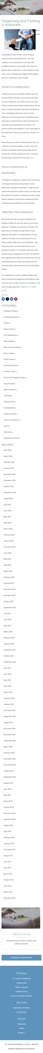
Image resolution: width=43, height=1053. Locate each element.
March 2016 (8, 892)
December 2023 (10, 589)
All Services (21, 1012)
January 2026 (9, 468)
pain (32, 158)
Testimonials (21, 983)
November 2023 (10, 595)
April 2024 (7, 565)
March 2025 (8, 529)
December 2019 (10, 759)
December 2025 (10, 474)
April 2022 (7, 686)
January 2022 (9, 704)
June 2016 (7, 886)
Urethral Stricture (10, 414)
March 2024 (8, 571)
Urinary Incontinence (11, 420)
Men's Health (8, 353)
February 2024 (9, 577)
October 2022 (9, 656)
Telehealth (7, 396)
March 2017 (8, 874)
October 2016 (9, 880)
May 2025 (7, 517)
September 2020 (10, 741)
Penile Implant (9, 359)
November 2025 (10, 480)
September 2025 (10, 492)
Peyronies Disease (11, 365)
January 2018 (9, 843)
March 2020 (8, 747)
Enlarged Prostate (10, 311)
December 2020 (10, 729)
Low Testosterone (10, 335)
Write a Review (21, 987)
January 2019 (9, 807)
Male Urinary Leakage (12, 347)
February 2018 (9, 837)
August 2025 (8, 498)
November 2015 (10, 898)
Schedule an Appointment (21, 958)
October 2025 (9, 486)
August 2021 (8, 722)
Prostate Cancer (10, 371)
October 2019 (9, 771)
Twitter (21, 1028)
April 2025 (7, 523)
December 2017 (10, 849)
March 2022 (8, 692)
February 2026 (9, 462)
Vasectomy (8, 432)
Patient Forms (21, 991)
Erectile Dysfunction (11, 317)
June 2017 (7, 862)
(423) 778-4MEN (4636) (21, 7)
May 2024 (7, 559)
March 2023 (8, 632)
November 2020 (10, 734)
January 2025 (9, 541)
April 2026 (7, 450)
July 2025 (7, 505)
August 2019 (8, 783)
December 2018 (10, 813)
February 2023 (9, 638)
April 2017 (7, 868)
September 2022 (10, 662)
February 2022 (9, 698)
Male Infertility (9, 341)
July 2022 (7, 668)
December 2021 (10, 710)
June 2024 (7, 553)
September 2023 (10, 607)
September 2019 (10, 777)
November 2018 (10, 819)
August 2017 (8, 856)
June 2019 (7, 789)
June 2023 (7, 619)
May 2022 (7, 680)
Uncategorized (9, 408)
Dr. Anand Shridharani (21, 978)
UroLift (6, 426)
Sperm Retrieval (10, 390)
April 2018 (7, 831)
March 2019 (8, 801)
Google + (21, 1033)
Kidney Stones (9, 329)
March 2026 (8, 456)
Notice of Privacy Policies (21, 996)
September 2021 (10, 716)
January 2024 (9, 583)
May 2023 (7, 626)
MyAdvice (31, 1049)
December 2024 (10, 547)
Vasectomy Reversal (11, 438)
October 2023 (9, 601)
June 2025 (7, 511)
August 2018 (8, 825)
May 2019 (7, 795)
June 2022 (7, 674)
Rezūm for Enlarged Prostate (14, 377)
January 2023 (9, 644)
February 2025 (9, 535)
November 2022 (10, 650)
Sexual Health (9, 384)
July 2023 (7, 613)
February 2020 (9, 753)
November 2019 (10, 765)
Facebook (21, 1024)
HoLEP (6, 323)
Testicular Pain (9, 402)
